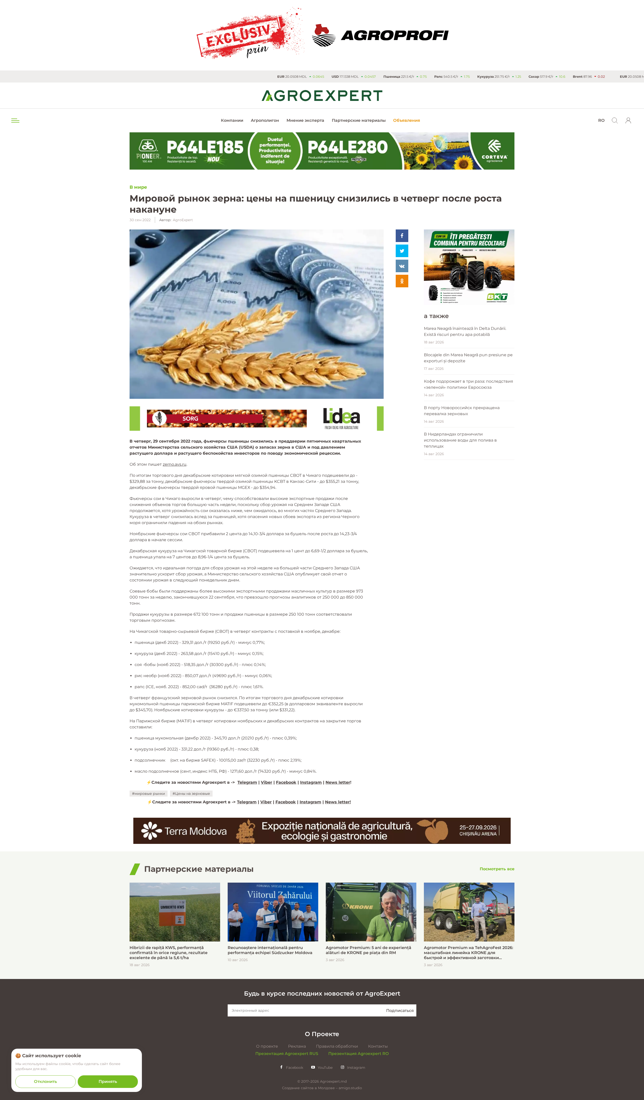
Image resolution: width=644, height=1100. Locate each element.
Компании (232, 120)
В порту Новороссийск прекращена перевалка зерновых (462, 410)
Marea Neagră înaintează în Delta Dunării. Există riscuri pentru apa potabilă (465, 331)
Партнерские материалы (359, 120)
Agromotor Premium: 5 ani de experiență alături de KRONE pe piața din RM (368, 950)
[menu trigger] (14, 120)
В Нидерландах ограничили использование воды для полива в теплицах (460, 440)
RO (601, 120)
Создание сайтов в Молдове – (310, 1088)
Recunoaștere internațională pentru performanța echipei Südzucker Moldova (270, 950)
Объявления (406, 120)
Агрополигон (265, 120)
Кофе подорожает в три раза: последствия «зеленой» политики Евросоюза (468, 384)
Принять (108, 1081)
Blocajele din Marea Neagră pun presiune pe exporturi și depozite (468, 357)
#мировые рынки (148, 793)
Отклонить (45, 1081)
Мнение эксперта (305, 120)
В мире (138, 187)
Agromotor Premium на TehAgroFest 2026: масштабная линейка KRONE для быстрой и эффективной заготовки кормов (468, 952)
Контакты (378, 1046)
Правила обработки (337, 1046)
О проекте (267, 1046)
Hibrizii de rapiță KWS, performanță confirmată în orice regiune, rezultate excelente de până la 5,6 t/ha (169, 952)
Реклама (297, 1046)
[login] (628, 120)
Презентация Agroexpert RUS (286, 1053)
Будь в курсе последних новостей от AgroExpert (322, 993)
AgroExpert (183, 220)
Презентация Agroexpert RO (358, 1053)
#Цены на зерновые (191, 793)
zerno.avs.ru (174, 464)
